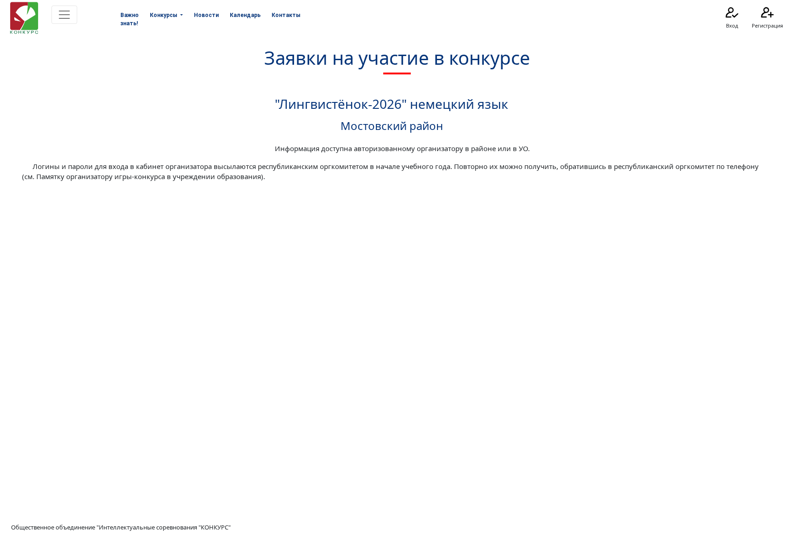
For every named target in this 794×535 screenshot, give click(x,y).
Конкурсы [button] (164, 15)
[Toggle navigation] (64, 15)
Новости (206, 15)
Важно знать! (129, 19)
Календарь (245, 15)
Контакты (286, 15)
